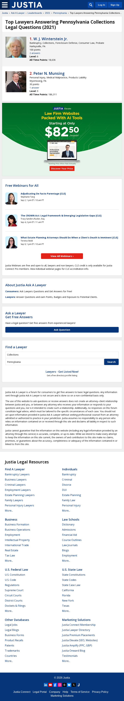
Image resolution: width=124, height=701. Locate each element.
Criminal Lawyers (15, 485)
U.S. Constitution (15, 574)
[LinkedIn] (46, 685)
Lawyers (10, 296)
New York (68, 600)
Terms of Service (80, 692)
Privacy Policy (100, 692)
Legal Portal (40, 692)
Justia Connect (21, 692)
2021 (47, 13)
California (68, 590)
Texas (65, 605)
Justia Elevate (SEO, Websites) (80, 640)
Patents (9, 645)
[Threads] (64, 685)
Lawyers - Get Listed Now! (62, 371)
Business (11, 519)
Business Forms (14, 635)
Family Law (68, 500)
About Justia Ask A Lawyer (25, 285)
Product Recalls (14, 640)
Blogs (65, 550)
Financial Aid (69, 535)
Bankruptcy (69, 474)
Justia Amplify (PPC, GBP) (77, 645)
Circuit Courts (13, 595)
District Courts (13, 600)
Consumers (11, 291)
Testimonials (70, 656)
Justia (5, 13)
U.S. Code (10, 580)
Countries (11, 656)
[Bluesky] (69, 685)
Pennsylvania (60, 13)
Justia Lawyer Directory (76, 630)
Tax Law (10, 555)
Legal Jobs (11, 625)
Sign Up (115, 5)
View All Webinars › (62, 256)
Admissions (69, 529)
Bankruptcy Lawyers (17, 474)
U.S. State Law (72, 569)
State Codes (69, 580)
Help (65, 692)
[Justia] (27, 5)
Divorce (66, 485)
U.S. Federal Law (16, 569)
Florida (66, 595)
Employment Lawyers (18, 490)
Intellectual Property (17, 540)
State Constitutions (73, 574)
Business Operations (17, 529)
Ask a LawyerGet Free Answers (19, 315)
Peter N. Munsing (49, 73)
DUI (64, 490)
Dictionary (68, 524)
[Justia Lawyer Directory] (78, 685)
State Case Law (71, 585)
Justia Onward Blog (73, 650)
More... (9, 510)
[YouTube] (50, 685)
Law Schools (70, 519)
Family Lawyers (14, 500)
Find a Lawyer (16, 347)
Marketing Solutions (76, 620)
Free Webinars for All (21, 186)
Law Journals (70, 545)
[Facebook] (55, 685)
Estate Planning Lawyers (20, 495)
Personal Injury (71, 505)
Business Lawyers (15, 479)
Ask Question (62, 329)
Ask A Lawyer (18, 13)
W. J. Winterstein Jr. (50, 38)
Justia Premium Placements (78, 635)
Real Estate (11, 550)
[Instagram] (60, 685)
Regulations (12, 585)
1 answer (34, 87)
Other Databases (17, 620)
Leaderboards (35, 13)
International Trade (17, 545)
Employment (12, 535)
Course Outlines (72, 540)
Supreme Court (14, 590)
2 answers (35, 53)
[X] (74, 685)
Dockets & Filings (15, 605)
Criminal (67, 479)
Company (54, 692)
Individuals (69, 469)
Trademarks (12, 650)
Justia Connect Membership (79, 625)
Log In (101, 5)
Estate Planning (71, 495)
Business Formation (17, 524)
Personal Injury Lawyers (19, 505)
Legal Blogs (12, 630)
